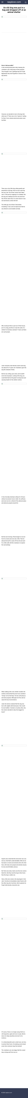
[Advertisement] (14, 49)
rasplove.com (14, 2)
